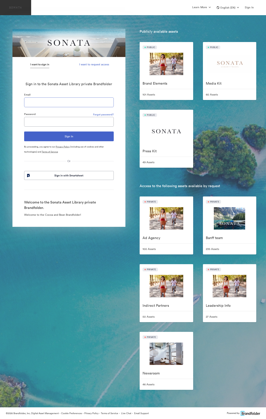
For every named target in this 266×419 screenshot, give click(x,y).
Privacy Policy (63, 146)
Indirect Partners (156, 305)
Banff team (214, 238)
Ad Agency (151, 238)
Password (30, 114)
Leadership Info (218, 305)
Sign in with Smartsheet (68, 175)
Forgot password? (103, 114)
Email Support (141, 413)
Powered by (233, 413)
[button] (228, 7)
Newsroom (151, 373)
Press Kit (150, 151)
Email (27, 94)
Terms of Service (50, 151)
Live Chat (126, 413)
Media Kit (213, 83)
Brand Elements (155, 83)
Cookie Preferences (71, 413)
